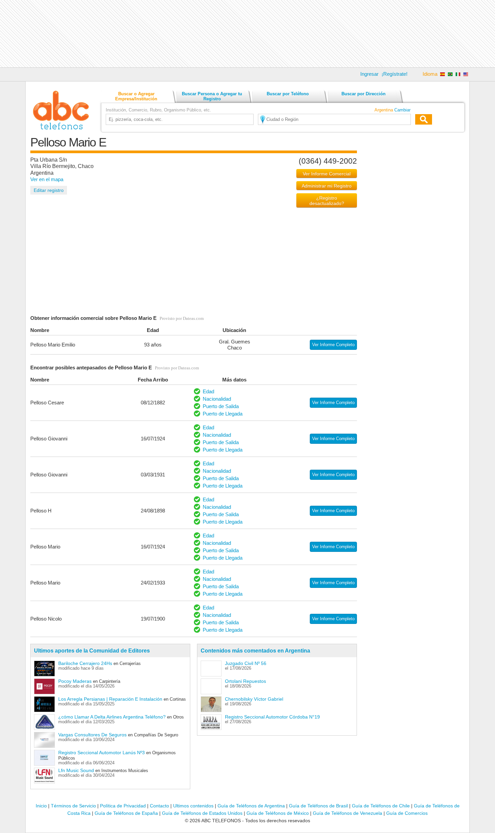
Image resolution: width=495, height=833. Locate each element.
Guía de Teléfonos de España (126, 813)
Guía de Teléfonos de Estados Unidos (202, 813)
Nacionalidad (217, 399)
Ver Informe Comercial (327, 173)
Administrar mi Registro (327, 186)
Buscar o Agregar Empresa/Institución (136, 96)
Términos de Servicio (73, 805)
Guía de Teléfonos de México (277, 813)
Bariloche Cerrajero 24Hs (85, 663)
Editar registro (49, 190)
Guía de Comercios (407, 813)
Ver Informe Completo (333, 344)
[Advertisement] (247, 33)
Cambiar (402, 109)
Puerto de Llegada (222, 413)
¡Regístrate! (394, 74)
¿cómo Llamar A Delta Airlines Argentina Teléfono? (112, 717)
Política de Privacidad (123, 805)
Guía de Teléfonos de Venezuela (347, 813)
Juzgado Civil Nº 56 (245, 663)
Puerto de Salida (221, 406)
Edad (208, 391)
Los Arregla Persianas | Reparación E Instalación (110, 699)
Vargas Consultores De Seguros (92, 734)
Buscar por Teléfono (288, 93)
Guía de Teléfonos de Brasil (318, 805)
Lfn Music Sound (76, 770)
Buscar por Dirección (363, 93)
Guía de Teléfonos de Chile (381, 805)
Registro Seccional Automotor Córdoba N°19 (272, 717)
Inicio (41, 805)
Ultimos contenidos (193, 805)
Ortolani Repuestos (245, 681)
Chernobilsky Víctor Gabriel (254, 699)
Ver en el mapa (46, 179)
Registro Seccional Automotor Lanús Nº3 (101, 752)
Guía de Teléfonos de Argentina (251, 805)
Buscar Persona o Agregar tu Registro (212, 96)
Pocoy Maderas (75, 681)
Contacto (159, 805)
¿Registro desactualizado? (326, 200)
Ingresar (369, 74)
